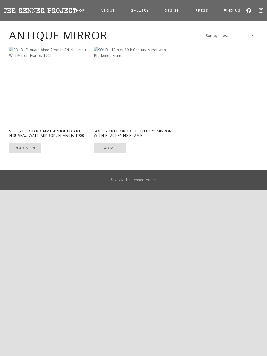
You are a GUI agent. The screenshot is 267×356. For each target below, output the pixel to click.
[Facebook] (248, 10)
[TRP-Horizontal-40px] (40, 10)
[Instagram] (260, 10)
